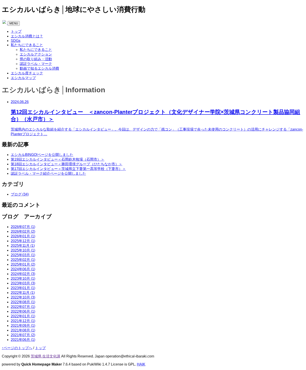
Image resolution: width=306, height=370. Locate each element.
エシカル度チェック (27, 73)
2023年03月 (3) (23, 283)
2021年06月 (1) (23, 340)
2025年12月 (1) (23, 241)
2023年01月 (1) (23, 288)
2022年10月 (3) (23, 297)
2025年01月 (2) (23, 264)
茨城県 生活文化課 (45, 356)
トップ (16, 31)
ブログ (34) (20, 194)
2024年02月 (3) (23, 274)
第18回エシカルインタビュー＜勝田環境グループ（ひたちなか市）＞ (66, 164)
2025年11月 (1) (23, 245)
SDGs (15, 41)
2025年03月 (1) (23, 255)
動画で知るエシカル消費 (39, 68)
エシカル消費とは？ (27, 36)
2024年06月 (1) (23, 269)
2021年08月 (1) (23, 330)
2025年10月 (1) (23, 250)
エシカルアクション (36, 54)
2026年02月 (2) (23, 231)
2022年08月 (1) (23, 302)
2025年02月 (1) (23, 260)
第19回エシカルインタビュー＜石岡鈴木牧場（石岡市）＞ (57, 159)
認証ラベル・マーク (36, 64)
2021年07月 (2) (23, 335)
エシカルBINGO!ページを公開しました (42, 155)
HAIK (141, 364)
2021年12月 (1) (23, 321)
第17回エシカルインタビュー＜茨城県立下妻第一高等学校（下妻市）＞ (68, 169)
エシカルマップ (23, 78)
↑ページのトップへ (17, 348)
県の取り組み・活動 (36, 59)
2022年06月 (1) (23, 311)
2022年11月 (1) (23, 293)
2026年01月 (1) (23, 236)
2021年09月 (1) (23, 325)
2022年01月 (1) (23, 316)
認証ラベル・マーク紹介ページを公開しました (48, 173)
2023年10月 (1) (23, 278)
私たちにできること (27, 45)
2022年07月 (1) (23, 307)
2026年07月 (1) (23, 227)
